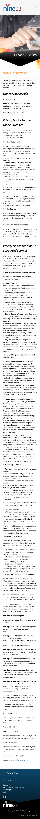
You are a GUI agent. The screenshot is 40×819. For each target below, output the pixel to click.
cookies (6, 181)
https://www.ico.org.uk (21, 760)
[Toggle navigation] (32, 7)
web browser (16, 172)
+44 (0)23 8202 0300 (10, 781)
